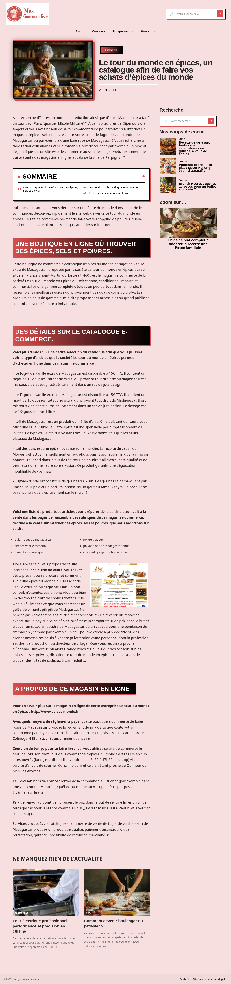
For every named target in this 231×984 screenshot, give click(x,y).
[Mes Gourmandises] (27, 14)
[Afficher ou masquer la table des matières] (101, 176)
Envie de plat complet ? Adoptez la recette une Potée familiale (188, 244)
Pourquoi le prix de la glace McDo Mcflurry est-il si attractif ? (195, 167)
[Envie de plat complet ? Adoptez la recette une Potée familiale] (188, 223)
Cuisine (111, 50)
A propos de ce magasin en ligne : (109, 193)
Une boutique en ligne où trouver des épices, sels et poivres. (50, 189)
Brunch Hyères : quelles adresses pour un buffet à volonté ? (197, 186)
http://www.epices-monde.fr (55, 711)
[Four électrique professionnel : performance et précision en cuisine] (46, 892)
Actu (88, 913)
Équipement (21, 913)
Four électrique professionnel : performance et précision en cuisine (41, 926)
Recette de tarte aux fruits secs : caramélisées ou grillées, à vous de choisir (194, 148)
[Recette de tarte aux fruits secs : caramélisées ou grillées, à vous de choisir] (168, 146)
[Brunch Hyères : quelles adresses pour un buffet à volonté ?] (168, 185)
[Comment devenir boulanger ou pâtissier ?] (117, 892)
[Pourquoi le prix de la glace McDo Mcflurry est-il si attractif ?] (168, 166)
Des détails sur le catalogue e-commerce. (113, 187)
